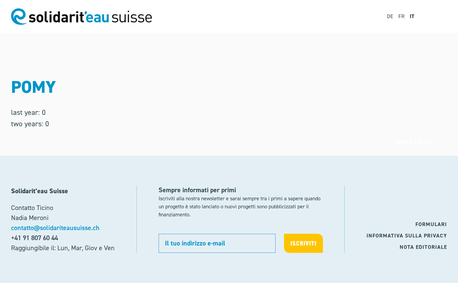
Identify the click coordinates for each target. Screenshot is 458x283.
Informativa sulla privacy (406, 235)
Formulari (431, 224)
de (390, 16)
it (412, 16)
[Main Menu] (437, 16)
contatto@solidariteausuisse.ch (55, 227)
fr (401, 16)
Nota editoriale (423, 247)
